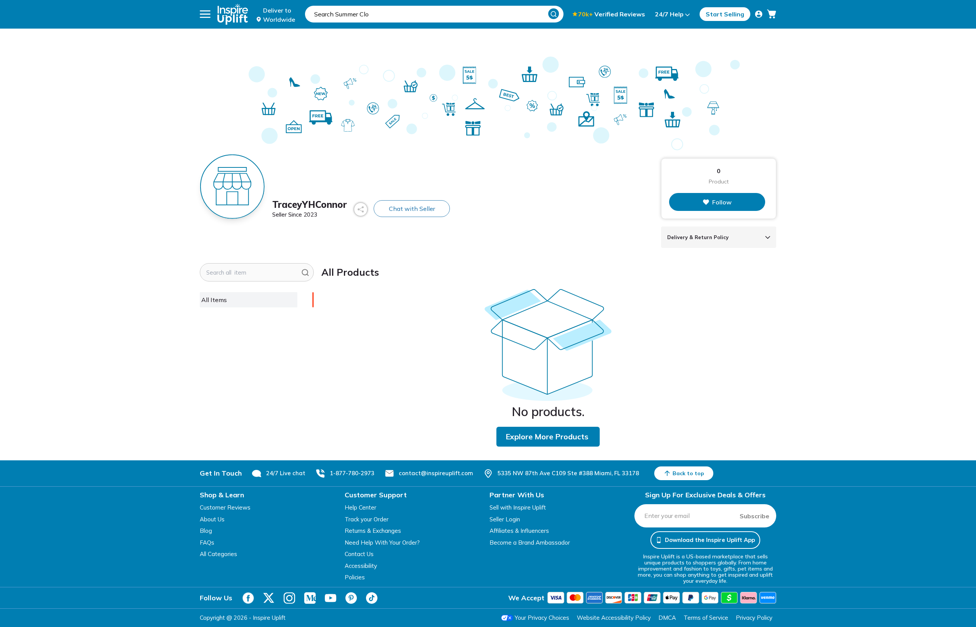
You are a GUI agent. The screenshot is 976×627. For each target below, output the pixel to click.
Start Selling (725, 14)
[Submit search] (305, 272)
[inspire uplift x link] (268, 598)
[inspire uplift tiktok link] (371, 598)
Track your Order (366, 519)
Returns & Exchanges (373, 530)
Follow (722, 202)
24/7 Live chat (285, 473)
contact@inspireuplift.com (436, 473)
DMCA (667, 617)
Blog (206, 530)
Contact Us (359, 554)
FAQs (207, 542)
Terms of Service (706, 617)
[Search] (553, 13)
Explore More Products (547, 436)
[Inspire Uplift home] (233, 14)
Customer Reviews (225, 507)
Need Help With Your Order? (382, 542)
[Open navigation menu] (205, 14)
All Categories (218, 554)
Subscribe (754, 516)
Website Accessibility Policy (614, 617)
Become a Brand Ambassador (530, 542)
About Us (212, 519)
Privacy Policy (754, 617)
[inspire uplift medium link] (310, 598)
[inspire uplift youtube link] (330, 598)
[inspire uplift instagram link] (289, 598)
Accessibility (361, 565)
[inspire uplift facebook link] (248, 598)
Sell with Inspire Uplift (518, 507)
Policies (355, 577)
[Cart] (771, 14)
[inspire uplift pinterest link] (351, 598)
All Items (214, 300)
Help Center (360, 507)
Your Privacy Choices (542, 617)
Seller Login (505, 519)
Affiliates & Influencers (519, 530)
